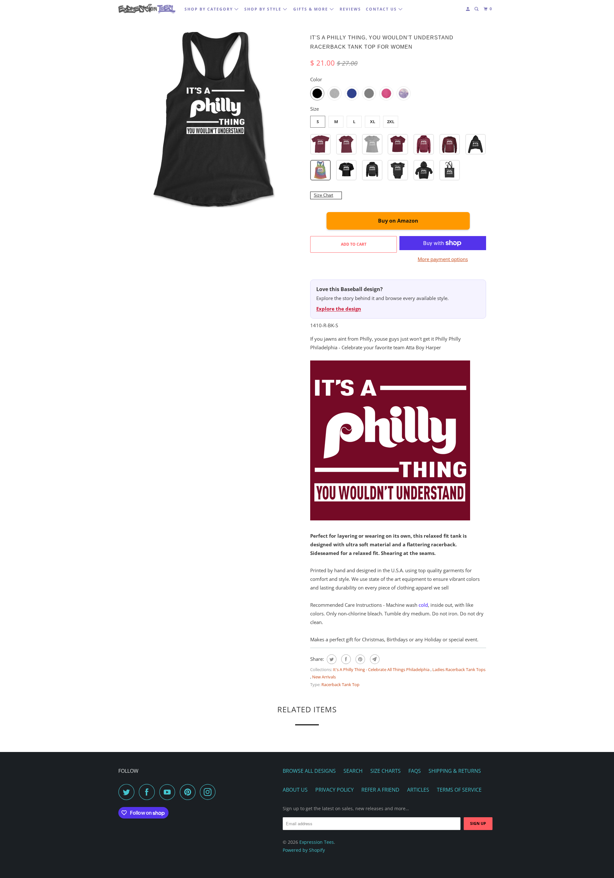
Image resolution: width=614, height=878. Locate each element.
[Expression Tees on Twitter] (128, 792)
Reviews (350, 9)
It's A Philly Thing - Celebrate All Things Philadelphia (381, 669)
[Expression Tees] (147, 8)
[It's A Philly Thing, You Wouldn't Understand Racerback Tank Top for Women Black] (216, 120)
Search (353, 770)
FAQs (414, 770)
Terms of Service (459, 789)
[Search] (477, 9)
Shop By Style (263, 9)
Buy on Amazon (398, 220)
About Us (295, 789)
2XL (390, 121)
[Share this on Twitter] (330, 659)
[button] (320, 144)
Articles (418, 789)
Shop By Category (209, 9)
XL (372, 121)
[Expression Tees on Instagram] (209, 792)
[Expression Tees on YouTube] (168, 792)
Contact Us (382, 9)
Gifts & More (311, 9)
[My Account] (468, 9)
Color (316, 79)
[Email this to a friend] (374, 659)
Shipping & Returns (455, 770)
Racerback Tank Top (340, 684)
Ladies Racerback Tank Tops (458, 669)
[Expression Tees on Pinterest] (189, 792)
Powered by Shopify (304, 850)
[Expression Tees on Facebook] (148, 792)
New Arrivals (324, 677)
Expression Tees (316, 842)
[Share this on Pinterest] (359, 659)
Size (314, 109)
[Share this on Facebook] (345, 659)
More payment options (443, 259)
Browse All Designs (309, 770)
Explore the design (338, 308)
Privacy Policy (334, 789)
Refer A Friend (380, 789)
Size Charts (385, 770)
